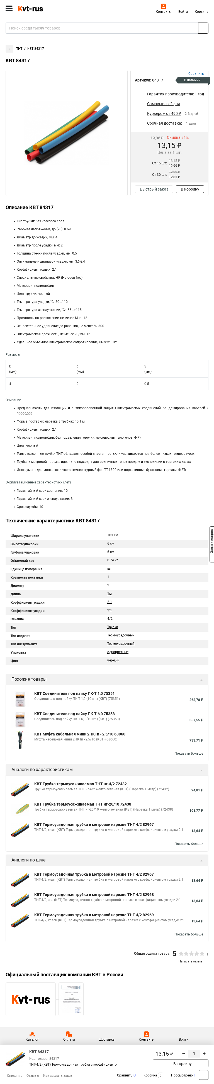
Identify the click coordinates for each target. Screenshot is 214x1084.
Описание (14, 1076)
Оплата (69, 1039)
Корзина (201, 12)
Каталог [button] (32, 1039)
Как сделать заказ (57, 1076)
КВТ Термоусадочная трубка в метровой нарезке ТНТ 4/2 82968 (94, 894)
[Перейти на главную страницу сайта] (41, 8)
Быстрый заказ (154, 189)
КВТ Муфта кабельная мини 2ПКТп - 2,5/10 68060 (79, 734)
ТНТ (19, 49)
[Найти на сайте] (203, 28)
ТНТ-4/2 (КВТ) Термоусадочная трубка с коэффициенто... (74, 1064)
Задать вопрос (212, 541)
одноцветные (117, 652)
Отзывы (32, 1076)
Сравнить (125, 1075)
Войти (183, 12)
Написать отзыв (190, 961)
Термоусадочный (121, 635)
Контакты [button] (163, 12)
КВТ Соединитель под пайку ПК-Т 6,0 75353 (74, 714)
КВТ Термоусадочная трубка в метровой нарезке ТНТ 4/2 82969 (94, 915)
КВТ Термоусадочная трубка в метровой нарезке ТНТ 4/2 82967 (94, 824)
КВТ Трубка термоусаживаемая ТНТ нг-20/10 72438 (82, 804)
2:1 (109, 610)
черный (113, 660)
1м (109, 594)
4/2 (110, 619)
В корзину (190, 189)
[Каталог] (9, 8)
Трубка (112, 627)
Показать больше (188, 753)
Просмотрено (182, 1075)
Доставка (107, 1039)
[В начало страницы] (203, 1075)
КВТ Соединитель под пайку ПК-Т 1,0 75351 (74, 693)
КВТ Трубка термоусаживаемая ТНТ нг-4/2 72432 (80, 784)
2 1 (109, 602)
